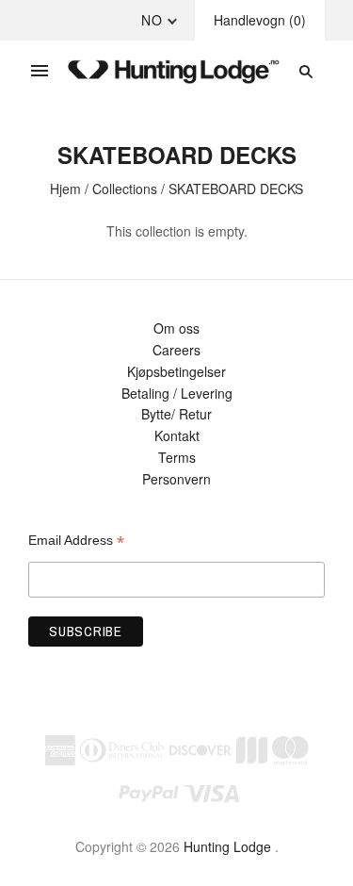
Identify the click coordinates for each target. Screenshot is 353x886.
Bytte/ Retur (176, 413)
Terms (177, 457)
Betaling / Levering (177, 393)
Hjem (65, 188)
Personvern (176, 478)
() (260, 19)
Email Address (76, 541)
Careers (176, 349)
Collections (124, 188)
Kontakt (177, 435)
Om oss (176, 328)
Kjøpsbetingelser (176, 371)
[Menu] (39, 71)
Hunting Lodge (227, 846)
